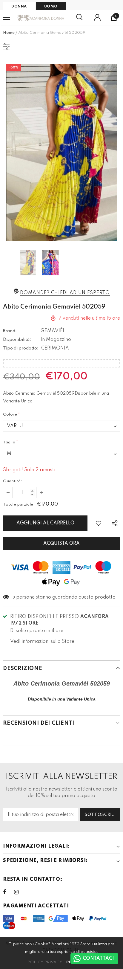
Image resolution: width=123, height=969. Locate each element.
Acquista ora (61, 543)
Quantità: (12, 481)
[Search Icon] (79, 17)
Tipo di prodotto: (21, 348)
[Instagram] (19, 892)
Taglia (11, 442)
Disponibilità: (17, 340)
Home (9, 33)
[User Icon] (97, 17)
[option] (61, 152)
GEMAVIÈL (53, 331)
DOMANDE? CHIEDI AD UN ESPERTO (65, 293)
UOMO (51, 6)
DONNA (19, 6)
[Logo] (41, 17)
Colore (11, 414)
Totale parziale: (19, 504)
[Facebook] (8, 892)
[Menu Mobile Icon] (6, 17)
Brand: (10, 331)
